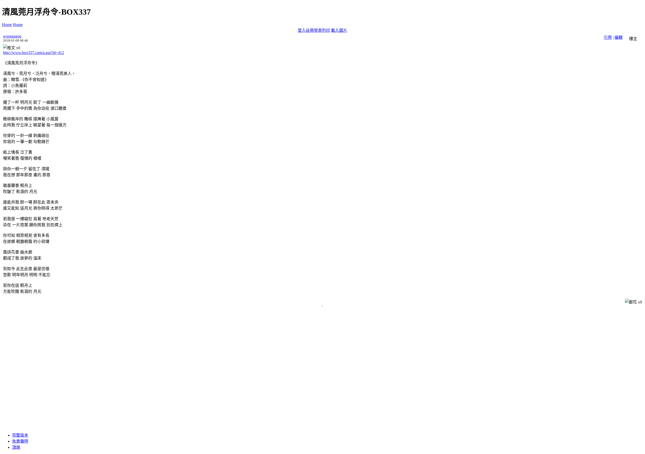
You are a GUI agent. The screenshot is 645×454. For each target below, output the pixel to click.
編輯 (619, 37)
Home (7, 24)
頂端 (16, 447)
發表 (318, 30)
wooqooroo (12, 36)
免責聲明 (20, 441)
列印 (326, 30)
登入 (302, 30)
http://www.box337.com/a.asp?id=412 (33, 52)
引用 (608, 37)
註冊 (310, 30)
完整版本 (20, 435)
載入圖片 (339, 30)
